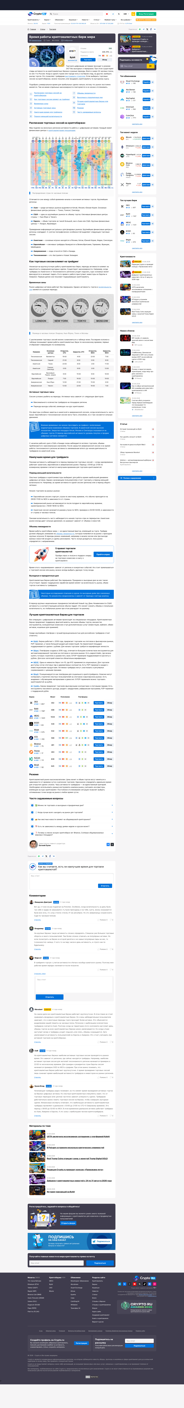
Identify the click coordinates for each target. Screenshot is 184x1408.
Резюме (80, 108)
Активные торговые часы (45, 108)
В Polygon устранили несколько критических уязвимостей (75, 1147)
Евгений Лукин (45, 845)
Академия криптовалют (100, 1315)
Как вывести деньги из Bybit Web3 (132, 444)
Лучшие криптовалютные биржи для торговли (92, 102)
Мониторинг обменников (80, 1281)
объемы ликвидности (65, 534)
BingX (36, 674)
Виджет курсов (98, 1322)
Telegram (113, 14)
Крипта (73, 1294)
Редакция (62, 1331)
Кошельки (72, 20)
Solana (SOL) (32, 1301)
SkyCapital (130, 98)
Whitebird (74, 1305)
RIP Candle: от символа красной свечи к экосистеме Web (142, 340)
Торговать (88, 60)
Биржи (46, 20)
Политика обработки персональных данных (119, 1331)
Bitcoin (129, 137)
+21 (70, 724)
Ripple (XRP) (32, 1291)
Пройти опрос (103, 554)
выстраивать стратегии (75, 76)
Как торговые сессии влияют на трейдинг (52, 99)
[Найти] (51, 14)
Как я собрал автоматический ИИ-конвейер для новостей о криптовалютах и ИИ (143, 388)
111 (43, 760)
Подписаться (103, 1241)
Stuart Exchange (133, 81)
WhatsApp (139, 29)
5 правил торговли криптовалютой (65, 550)
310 (43, 739)
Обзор (104, 60)
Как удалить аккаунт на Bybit (130, 437)
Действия (146, 138)
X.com (147, 29)
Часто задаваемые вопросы (89, 112)
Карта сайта (96, 1311)
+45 (110, 56)
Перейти (146, 82)
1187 (43, 711)
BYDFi (36, 723)
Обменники (59, 20)
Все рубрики (125, 20)
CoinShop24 (75, 1301)
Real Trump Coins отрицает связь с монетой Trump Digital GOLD (77, 1158)
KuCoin (37, 758)
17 (42, 753)
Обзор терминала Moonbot (130, 452)
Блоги (94, 1298)
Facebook (151, 29)
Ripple (128, 183)
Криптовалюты (33, 20)
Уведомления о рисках (95, 1331)
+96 (110, 52)
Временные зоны (41, 104)
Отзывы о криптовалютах (101, 1305)
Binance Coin (129, 164)
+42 (70, 766)
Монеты (31, 1277)
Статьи (96, 20)
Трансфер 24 (75, 1308)
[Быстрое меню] (133, 14)
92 (43, 767)
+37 (70, 745)
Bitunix (51, 1291)
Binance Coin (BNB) (34, 1294)
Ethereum (130, 146)
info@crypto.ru (152, 1296)
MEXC (36, 662)
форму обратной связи (145, 1294)
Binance (37, 744)
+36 (70, 759)
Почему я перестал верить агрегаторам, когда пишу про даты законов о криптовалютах (142, 372)
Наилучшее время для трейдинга (48, 112)
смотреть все (137, 248)
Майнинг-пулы (110, 20)
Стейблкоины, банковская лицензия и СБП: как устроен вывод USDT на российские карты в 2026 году (142, 356)
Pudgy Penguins (130, 174)
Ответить (105, 886)
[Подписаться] (150, 66)
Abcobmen (74, 1284)
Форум (94, 1308)
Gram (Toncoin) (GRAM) (36, 1298)
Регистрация (149, 14)
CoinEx (36, 686)
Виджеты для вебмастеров (76, 1331)
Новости (85, 20)
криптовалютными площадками (61, 130)
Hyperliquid (130, 154)
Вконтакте (154, 29)
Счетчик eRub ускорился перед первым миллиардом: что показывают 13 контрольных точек (142, 403)
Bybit (72, 57)
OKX (36, 702)
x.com (119, 14)
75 (43, 746)
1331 (43, 718)
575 (43, 732)
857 (43, 704)
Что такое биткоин (34, 1281)
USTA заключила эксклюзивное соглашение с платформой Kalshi (78, 1136)
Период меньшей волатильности (48, 116)
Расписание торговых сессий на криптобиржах (48, 94)
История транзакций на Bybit (61, 1192)
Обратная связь (51, 1331)
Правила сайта (140, 1331)
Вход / (141, 14)
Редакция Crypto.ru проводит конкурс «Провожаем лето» (75, 1170)
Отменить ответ (40, 974)
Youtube (107, 14)
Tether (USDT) (33, 1288)
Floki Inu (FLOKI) (33, 1311)
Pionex (37, 751)
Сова (72, 1298)
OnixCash (130, 107)
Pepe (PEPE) (32, 1308)
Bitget (36, 651)
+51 (70, 717)
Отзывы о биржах (98, 1301)
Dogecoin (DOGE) (34, 1305)
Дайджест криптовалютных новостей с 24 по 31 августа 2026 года (79, 1181)
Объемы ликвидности (86, 93)
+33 (70, 703)
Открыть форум (68, 1223)
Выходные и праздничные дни (90, 97)
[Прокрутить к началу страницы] (179, 1394)
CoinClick (130, 115)
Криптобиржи (55, 1277)
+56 (70, 738)
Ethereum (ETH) (33, 1284)
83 (42, 725)
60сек (73, 1291)
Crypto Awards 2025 (147, 20)
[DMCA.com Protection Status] (92, 1377)
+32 (70, 731)
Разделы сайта (98, 1277)
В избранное (68, 40)
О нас (41, 1331)
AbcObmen (130, 90)
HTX (36, 737)
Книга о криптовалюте (100, 1318)
